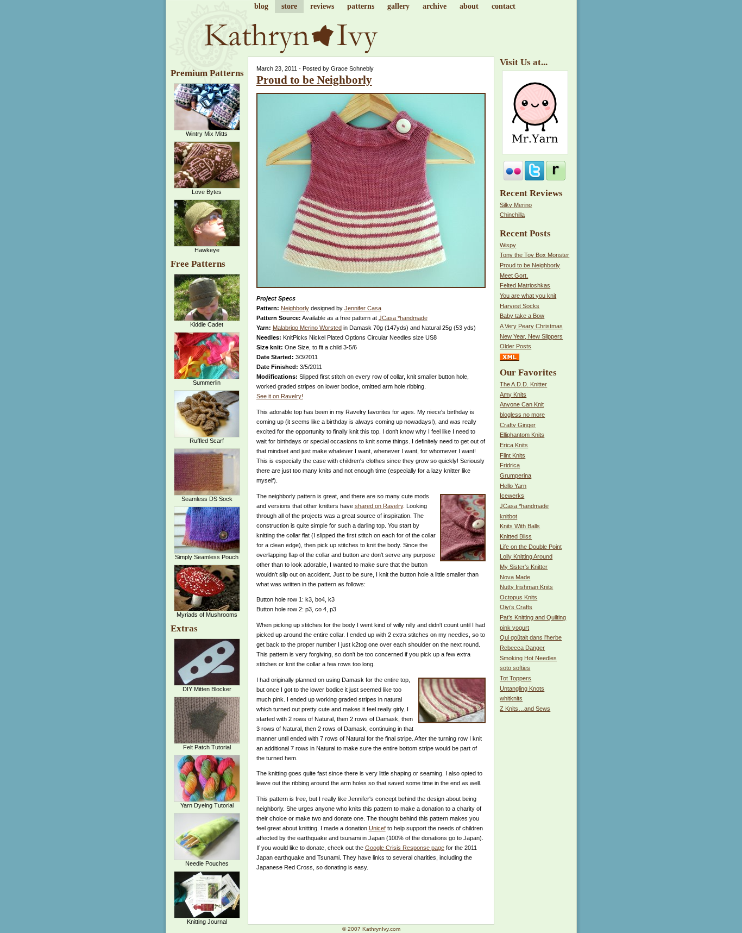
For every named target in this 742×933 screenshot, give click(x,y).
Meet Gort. (514, 275)
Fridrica (510, 465)
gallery (398, 6)
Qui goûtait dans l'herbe (531, 637)
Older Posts (515, 346)
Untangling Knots (522, 688)
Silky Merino (516, 205)
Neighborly (295, 308)
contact (503, 6)
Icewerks (512, 495)
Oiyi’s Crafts (516, 607)
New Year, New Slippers (531, 336)
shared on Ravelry (379, 506)
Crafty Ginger (518, 425)
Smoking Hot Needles (528, 658)
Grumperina (515, 475)
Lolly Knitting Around (526, 556)
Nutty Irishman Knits (526, 587)
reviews (322, 6)
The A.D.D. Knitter (523, 384)
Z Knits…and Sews (525, 708)
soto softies (515, 668)
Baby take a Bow (522, 315)
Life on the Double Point (531, 546)
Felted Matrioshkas (525, 285)
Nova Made (515, 577)
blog (261, 6)
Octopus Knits (518, 597)
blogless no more (522, 414)
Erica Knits (514, 445)
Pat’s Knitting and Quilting (533, 617)
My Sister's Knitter (524, 566)
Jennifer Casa (362, 308)
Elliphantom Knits (522, 434)
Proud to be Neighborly (314, 79)
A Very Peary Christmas (531, 326)
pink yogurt (514, 627)
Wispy (508, 245)
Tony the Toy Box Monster (534, 255)
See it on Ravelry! (279, 396)
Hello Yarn (513, 486)
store (289, 6)
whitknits (511, 698)
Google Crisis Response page (404, 847)
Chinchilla (512, 214)
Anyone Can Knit (522, 404)
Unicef (377, 828)
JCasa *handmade (403, 318)
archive (435, 6)
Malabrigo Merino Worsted (307, 327)
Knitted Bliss (516, 536)
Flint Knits (512, 455)
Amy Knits (513, 394)
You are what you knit (528, 295)
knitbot (508, 516)
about (469, 6)
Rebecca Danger (522, 647)
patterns (360, 6)
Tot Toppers (515, 678)
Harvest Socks (519, 306)
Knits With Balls (520, 526)
